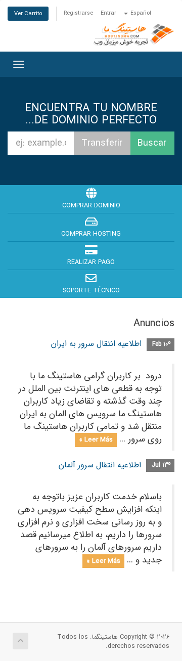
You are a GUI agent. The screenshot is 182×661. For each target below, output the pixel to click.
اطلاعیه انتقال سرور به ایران (96, 343)
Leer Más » (96, 439)
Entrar (108, 13)
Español (140, 13)
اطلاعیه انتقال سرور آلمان (100, 465)
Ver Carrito (28, 13)
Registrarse (78, 13)
